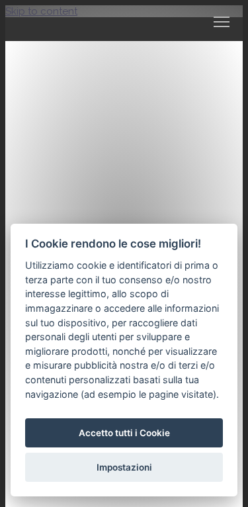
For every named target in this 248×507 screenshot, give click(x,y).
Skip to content (41, 11)
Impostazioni (124, 467)
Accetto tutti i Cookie (124, 433)
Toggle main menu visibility (221, 21)
